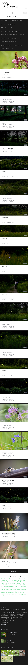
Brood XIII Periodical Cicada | (10, 581)
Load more (14, 571)
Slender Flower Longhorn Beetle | (14, 591)
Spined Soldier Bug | (20, 592)
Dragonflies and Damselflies (8, 24)
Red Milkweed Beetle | (9, 589)
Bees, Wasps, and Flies (6, 27)
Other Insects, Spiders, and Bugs (9, 34)
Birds (6, 20)
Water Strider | (14, 594)
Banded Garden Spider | (6, 578)
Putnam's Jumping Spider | (18, 587)
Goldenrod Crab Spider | (11, 584)
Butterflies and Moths (16, 20)
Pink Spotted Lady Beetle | (7, 587)
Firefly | (19, 583)
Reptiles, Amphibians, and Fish (8, 38)
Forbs (19, 38)
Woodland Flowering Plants (8, 41)
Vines (2, 48)
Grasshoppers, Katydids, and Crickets (10, 31)
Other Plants (9, 48)
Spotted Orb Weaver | (5, 594)
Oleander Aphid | (14, 586)
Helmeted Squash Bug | (21, 584)
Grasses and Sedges (6, 45)
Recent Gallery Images (7, 647)
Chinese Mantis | (20, 581)
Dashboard (3, 624)
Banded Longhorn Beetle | (16, 578)
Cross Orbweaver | (14, 583)
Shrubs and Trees (18, 45)
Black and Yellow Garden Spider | (13, 580)
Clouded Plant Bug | (5, 583)
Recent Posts (5, 629)
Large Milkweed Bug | (5, 586)
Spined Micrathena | (12, 592)
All (2, 20)
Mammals (22, 34)
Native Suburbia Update (12, 632)
